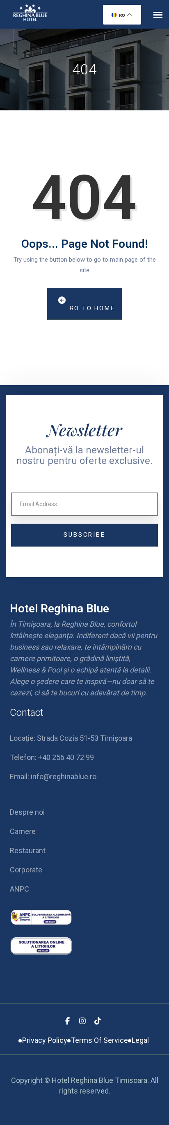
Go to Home (91, 308)
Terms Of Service (99, 1040)
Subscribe (84, 534)
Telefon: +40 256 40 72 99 (52, 757)
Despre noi (27, 812)
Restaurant (28, 850)
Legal (140, 1040)
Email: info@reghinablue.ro (53, 776)
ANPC (19, 889)
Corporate (26, 869)
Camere (23, 831)
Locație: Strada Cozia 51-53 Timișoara (71, 738)
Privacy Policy (44, 1040)
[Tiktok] (97, 1021)
